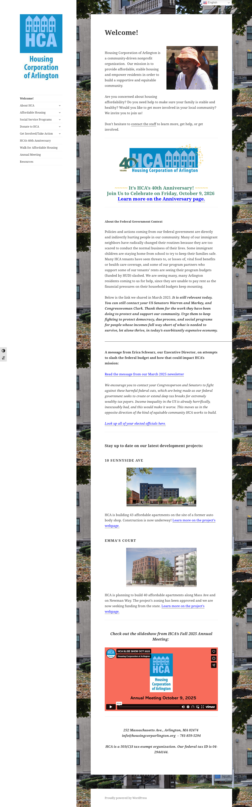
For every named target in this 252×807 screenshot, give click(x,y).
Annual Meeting (30, 155)
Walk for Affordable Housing (39, 147)
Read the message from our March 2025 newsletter (144, 374)
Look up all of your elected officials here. (135, 423)
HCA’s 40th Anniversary (35, 140)
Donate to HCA (29, 126)
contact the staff (143, 124)
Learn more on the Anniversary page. (161, 199)
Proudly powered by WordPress (126, 798)
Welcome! (27, 98)
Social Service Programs (36, 119)
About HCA (27, 105)
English (212, 2)
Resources (26, 162)
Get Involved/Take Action (36, 133)
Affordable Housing (33, 112)
